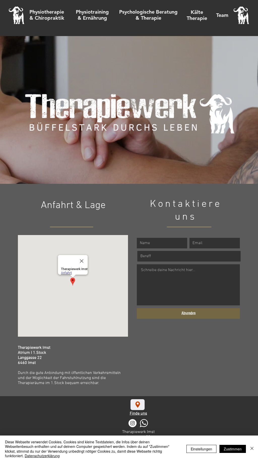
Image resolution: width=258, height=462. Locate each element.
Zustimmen (233, 448)
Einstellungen (201, 448)
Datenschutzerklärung (42, 455)
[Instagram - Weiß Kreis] (132, 423)
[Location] (138, 404)
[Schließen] (252, 449)
